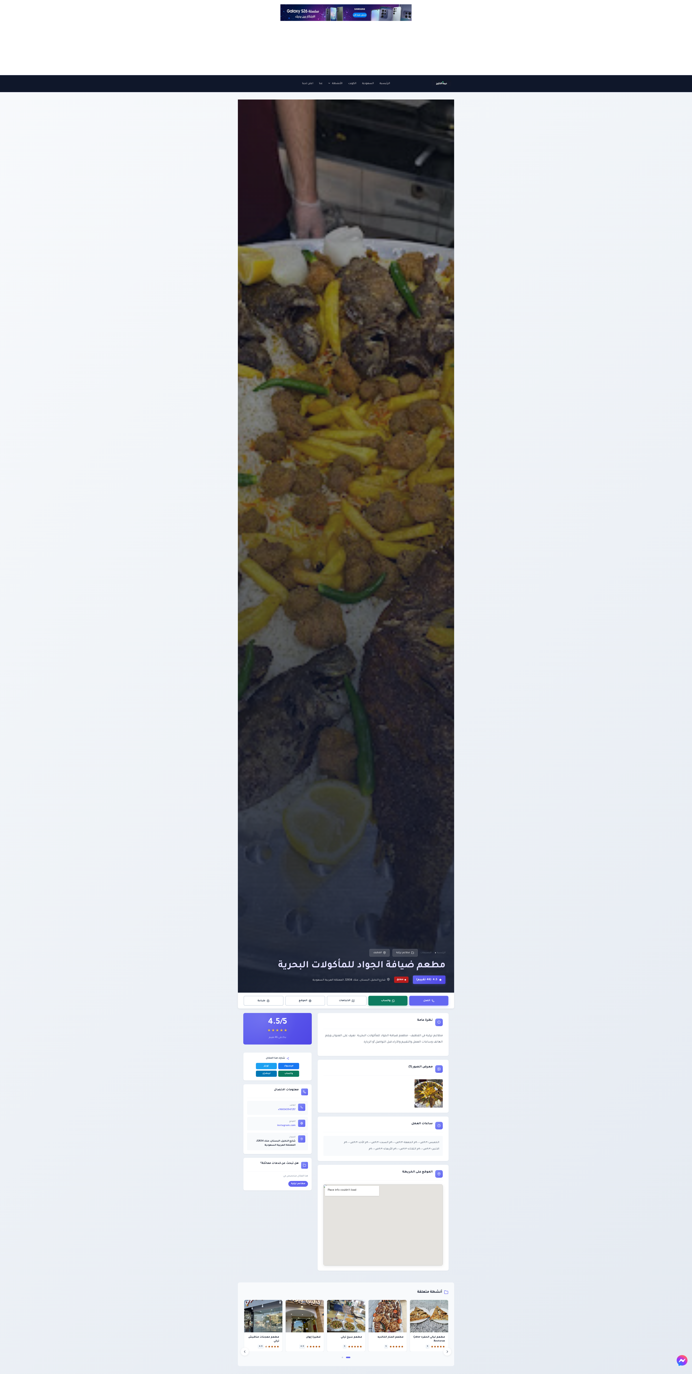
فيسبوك (288, 1066)
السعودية (368, 83)
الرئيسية (385, 83)
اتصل (426, 1000)
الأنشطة (337, 83)
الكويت (352, 83)
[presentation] (245, 1352)
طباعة (261, 1000)
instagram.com (286, 1125)
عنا (321, 83)
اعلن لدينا (307, 83)
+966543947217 (287, 1110)
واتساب (386, 1000)
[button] (330, 83)
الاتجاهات (344, 1000)
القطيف (377, 952)
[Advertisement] (346, 48)
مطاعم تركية (403, 952)
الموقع (303, 1000)
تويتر (266, 1066)
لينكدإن (266, 1073)
